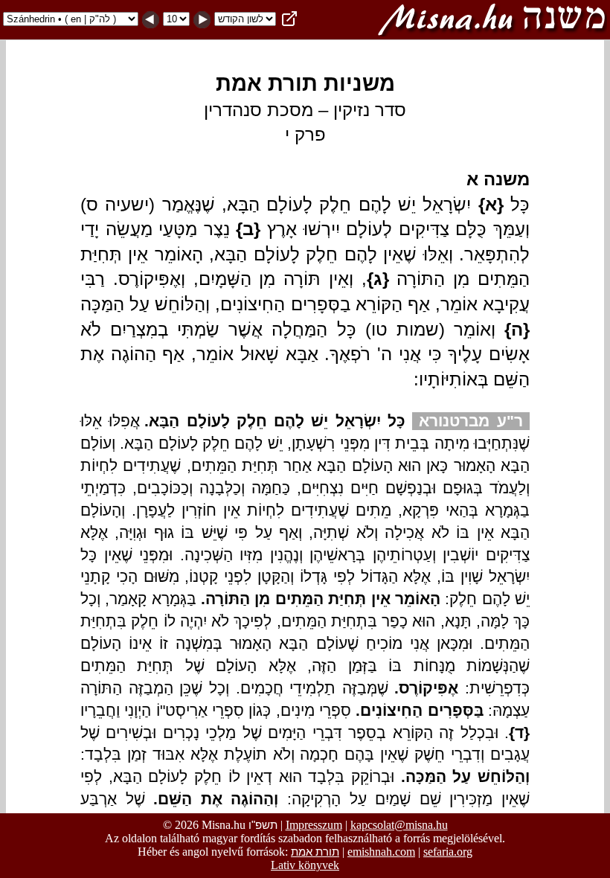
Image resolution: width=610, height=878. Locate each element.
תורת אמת (315, 851)
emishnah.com (381, 851)
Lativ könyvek (305, 865)
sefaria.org (447, 851)
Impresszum (314, 824)
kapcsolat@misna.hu (399, 824)
